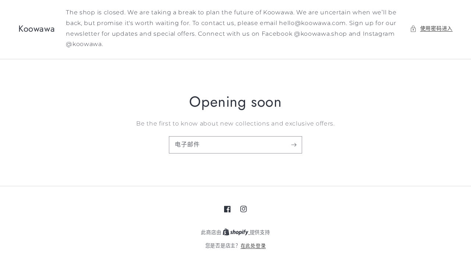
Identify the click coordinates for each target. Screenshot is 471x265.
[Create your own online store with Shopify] (236, 232)
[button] (431, 28)
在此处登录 (253, 245)
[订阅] (294, 145)
